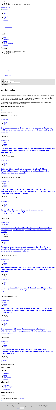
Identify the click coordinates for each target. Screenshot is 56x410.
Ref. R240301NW (5, 320)
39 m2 (5, 242)
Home (5, 37)
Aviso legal (6, 385)
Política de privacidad (8, 386)
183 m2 (5, 122)
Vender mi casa (8, 27)
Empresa (6, 38)
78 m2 (5, 302)
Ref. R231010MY (5, 222)
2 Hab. (5, 144)
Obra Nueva (6, 39)
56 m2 (5, 282)
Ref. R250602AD (5, 140)
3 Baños (5, 325)
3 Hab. (5, 123)
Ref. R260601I (4, 341)
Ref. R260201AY (5, 181)
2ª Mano (5, 41)
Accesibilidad (7, 389)
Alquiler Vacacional (8, 43)
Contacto (6, 45)
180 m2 (5, 204)
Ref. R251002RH (5, 259)
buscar (5, 84)
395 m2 (5, 163)
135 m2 (5, 323)
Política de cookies (8, 387)
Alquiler (5, 42)
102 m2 (5, 343)
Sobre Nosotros (7, 377)
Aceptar (21, 408)
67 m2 (5, 183)
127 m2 (5, 261)
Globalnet (22, 398)
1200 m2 (6, 224)
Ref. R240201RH (5, 240)
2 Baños (5, 124)
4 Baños (5, 165)
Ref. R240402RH (5, 279)
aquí (18, 408)
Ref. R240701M (4, 119)
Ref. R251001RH (5, 201)
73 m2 (5, 142)
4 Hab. (5, 164)
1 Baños (5, 243)
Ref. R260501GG (5, 300)
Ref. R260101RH (5, 160)
